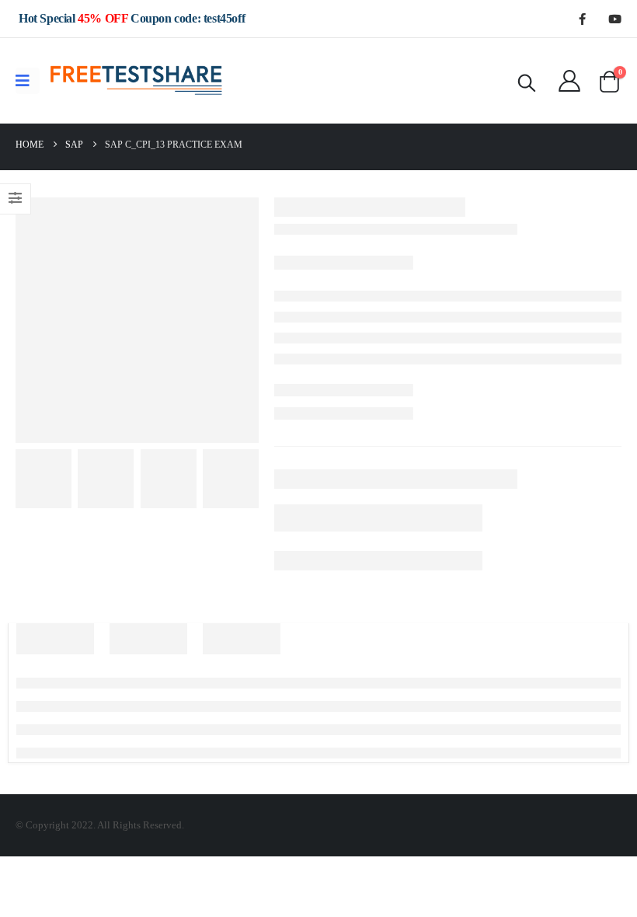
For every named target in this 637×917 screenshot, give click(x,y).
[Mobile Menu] (28, 81)
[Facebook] (581, 18)
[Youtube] (614, 18)
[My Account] (569, 80)
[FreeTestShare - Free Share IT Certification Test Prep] (137, 80)
